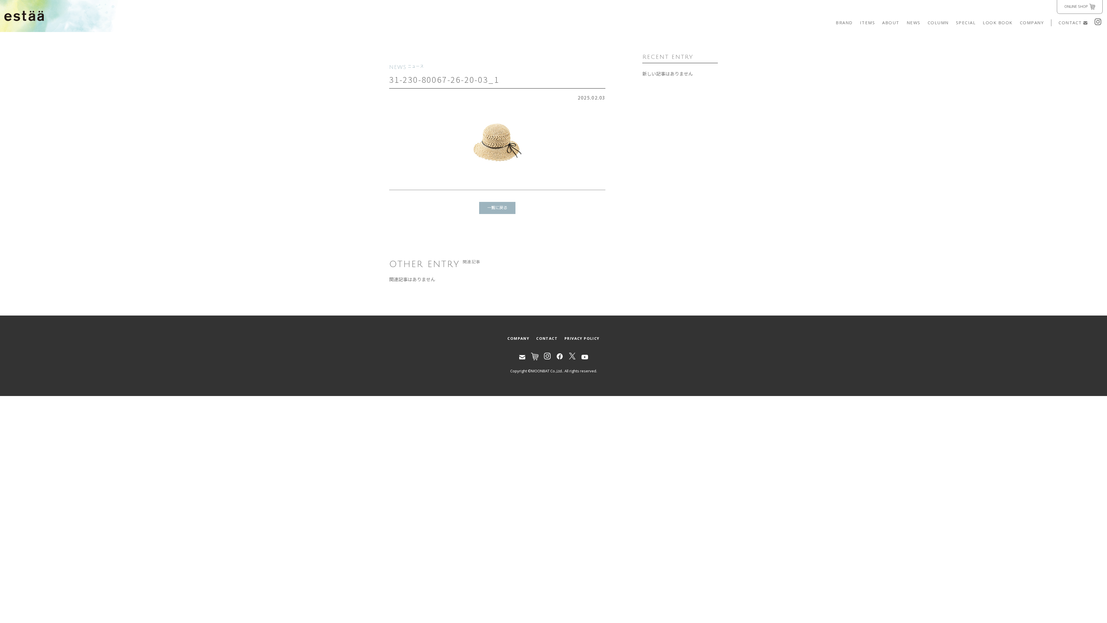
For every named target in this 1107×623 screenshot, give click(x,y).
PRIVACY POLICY (582, 338)
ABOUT (890, 22)
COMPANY (1032, 22)
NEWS (913, 22)
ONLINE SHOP (1076, 6)
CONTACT (1070, 22)
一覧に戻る (497, 208)
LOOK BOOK (998, 22)
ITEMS (867, 22)
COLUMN (938, 22)
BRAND (844, 22)
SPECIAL (966, 22)
